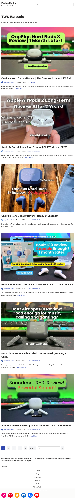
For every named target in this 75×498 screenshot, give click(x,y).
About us (37, 471)
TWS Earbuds (31, 82)
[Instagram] (3, 495)
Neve (29, 490)
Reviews (29, 151)
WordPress (43, 490)
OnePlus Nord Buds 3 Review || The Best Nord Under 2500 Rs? (36, 78)
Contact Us (37, 477)
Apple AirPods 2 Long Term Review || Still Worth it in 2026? (34, 147)
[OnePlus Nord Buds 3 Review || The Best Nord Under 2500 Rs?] (37, 51)
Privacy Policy (37, 487)
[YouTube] (36, 495)
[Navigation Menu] (71, 4)
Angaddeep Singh (9, 82)
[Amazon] (17, 495)
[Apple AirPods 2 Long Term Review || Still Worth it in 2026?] (37, 119)
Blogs (37, 474)
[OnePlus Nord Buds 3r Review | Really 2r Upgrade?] (37, 188)
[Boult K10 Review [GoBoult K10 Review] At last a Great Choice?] (37, 257)
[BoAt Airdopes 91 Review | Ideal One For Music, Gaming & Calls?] (37, 326)
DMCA (37, 480)
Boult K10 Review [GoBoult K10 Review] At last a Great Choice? (37, 284)
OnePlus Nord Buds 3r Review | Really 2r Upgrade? (30, 216)
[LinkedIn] (23, 495)
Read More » (19, 89)
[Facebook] (30, 495)
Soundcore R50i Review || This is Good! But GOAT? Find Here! (36, 425)
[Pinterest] (10, 495)
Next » (32, 448)
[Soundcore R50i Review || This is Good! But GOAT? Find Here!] (37, 398)
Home (38, 483)
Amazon (4, 466)
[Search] (37, 4)
